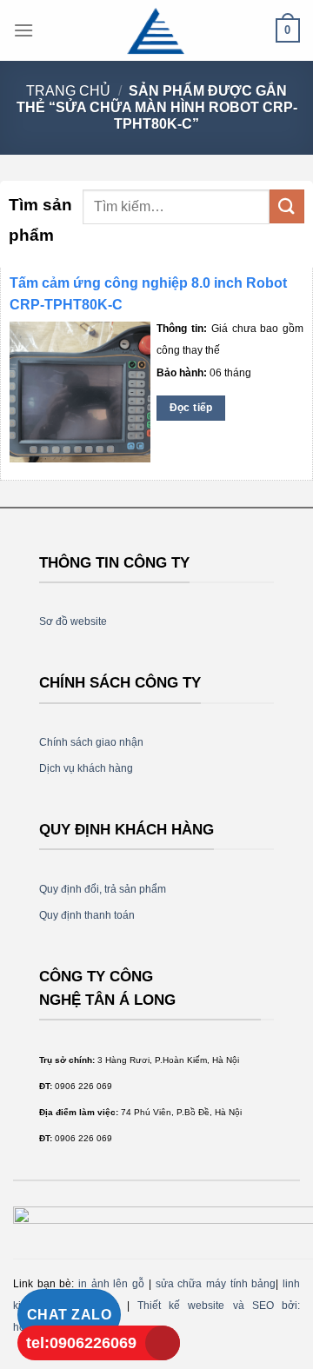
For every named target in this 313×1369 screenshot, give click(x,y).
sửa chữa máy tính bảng (216, 1284)
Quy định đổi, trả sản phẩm (102, 889)
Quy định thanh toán (87, 915)
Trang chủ (68, 90)
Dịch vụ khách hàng (86, 768)
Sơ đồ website (73, 621)
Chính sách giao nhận (91, 742)
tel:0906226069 (81, 1343)
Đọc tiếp (191, 407)
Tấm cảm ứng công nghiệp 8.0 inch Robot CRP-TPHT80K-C (148, 294)
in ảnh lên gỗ (111, 1284)
